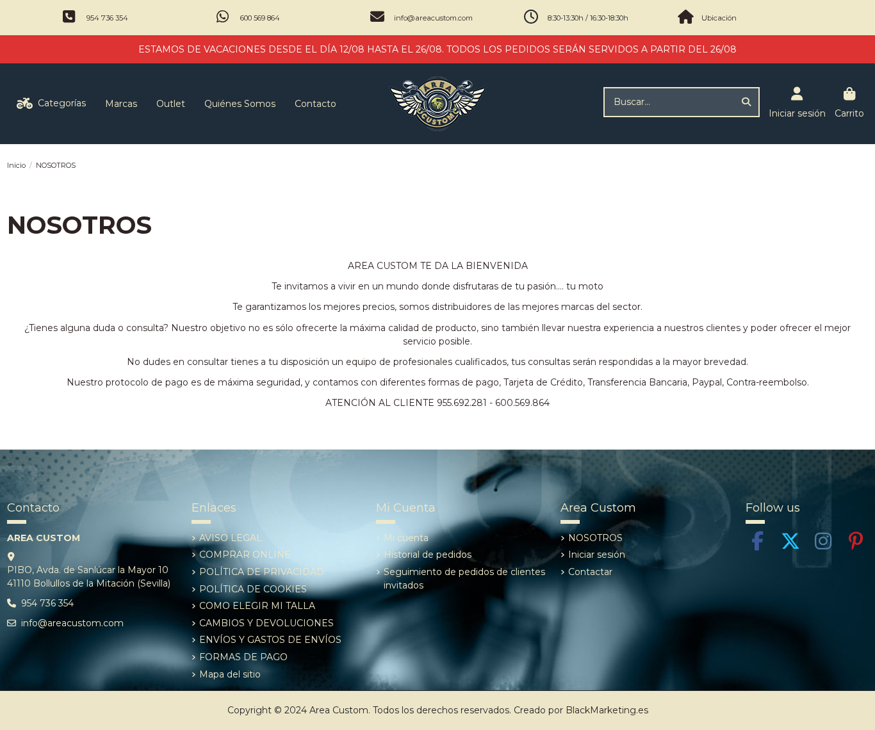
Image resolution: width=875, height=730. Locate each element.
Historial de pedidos (427, 554)
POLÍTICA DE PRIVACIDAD (261, 572)
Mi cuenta (406, 538)
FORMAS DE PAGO (243, 657)
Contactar (590, 572)
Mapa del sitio (230, 674)
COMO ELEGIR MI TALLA (257, 606)
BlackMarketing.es (607, 710)
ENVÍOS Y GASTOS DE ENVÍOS (270, 639)
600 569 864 (260, 17)
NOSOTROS (595, 538)
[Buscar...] (746, 102)
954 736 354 (107, 17)
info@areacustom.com (433, 17)
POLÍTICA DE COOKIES (253, 589)
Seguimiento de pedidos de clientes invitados (464, 578)
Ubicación (719, 17)
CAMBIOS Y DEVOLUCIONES (266, 623)
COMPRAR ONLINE (245, 554)
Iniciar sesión (596, 554)
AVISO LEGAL (230, 538)
